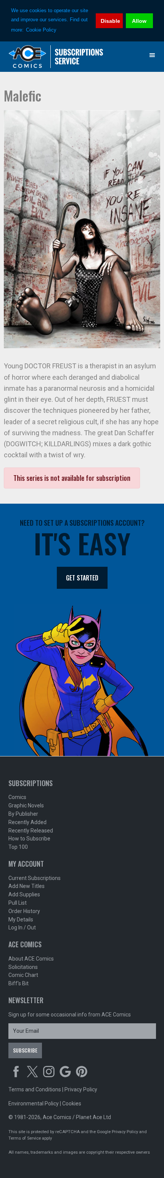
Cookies (71, 1103)
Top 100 (18, 847)
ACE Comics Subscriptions (56, 56)
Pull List (17, 903)
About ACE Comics (31, 959)
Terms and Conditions (34, 1089)
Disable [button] (110, 21)
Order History (24, 911)
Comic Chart (23, 975)
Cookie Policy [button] (41, 30)
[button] (152, 55)
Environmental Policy (33, 1103)
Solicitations (23, 967)
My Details (20, 919)
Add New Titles (26, 886)
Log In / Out (22, 927)
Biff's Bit (18, 983)
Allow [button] (139, 21)
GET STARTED (82, 577)
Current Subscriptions (34, 878)
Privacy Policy (80, 1089)
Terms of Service (24, 1138)
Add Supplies (24, 894)
